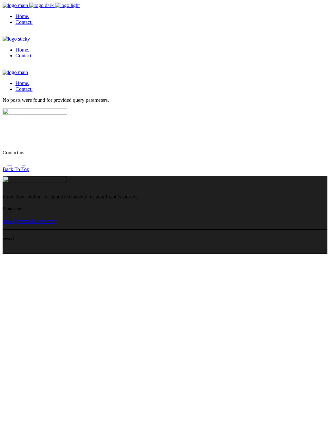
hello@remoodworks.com (29, 221)
